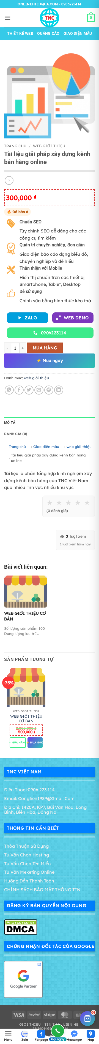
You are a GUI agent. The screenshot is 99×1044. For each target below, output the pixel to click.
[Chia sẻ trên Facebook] (19, 390)
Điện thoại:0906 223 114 (29, 789)
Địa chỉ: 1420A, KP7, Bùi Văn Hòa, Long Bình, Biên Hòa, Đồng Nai (45, 809)
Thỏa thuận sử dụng (26, 846)
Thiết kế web (20, 33)
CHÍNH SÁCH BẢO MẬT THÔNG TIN (42, 889)
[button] (7, 17)
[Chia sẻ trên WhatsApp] (9, 390)
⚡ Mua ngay (49, 360)
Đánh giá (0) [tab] (15, 434)
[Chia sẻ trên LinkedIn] (58, 390)
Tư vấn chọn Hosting (26, 855)
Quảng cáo (48, 33)
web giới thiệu (49, 145)
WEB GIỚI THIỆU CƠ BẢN (26, 718)
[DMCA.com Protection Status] (20, 926)
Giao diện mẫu (78, 33)
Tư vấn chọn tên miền (27, 863)
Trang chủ (15, 145)
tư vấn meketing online (29, 872)
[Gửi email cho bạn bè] (38, 390)
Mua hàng (45, 347)
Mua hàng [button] (18, 742)
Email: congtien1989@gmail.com (39, 798)
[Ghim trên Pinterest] (48, 390)
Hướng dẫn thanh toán (29, 881)
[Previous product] (9, 180)
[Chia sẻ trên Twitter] (29, 390)
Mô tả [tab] (9, 423)
